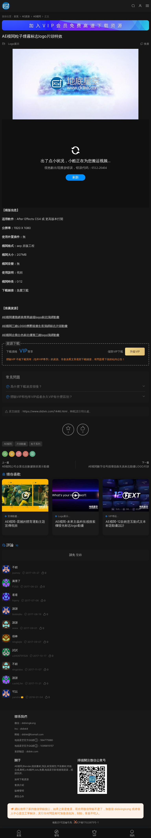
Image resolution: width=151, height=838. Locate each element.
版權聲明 (19, 790)
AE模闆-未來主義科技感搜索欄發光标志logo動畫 (75, 523)
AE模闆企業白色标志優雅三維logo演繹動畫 (30, 335)
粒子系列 (35, 443)
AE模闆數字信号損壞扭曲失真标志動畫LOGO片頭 (118, 466)
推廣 (146, 43)
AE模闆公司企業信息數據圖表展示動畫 (25, 466)
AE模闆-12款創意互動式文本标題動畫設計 (126, 523)
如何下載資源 (22, 779)
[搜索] (133, 5)
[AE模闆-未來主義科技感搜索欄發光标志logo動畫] (75, 495)
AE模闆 (8, 443)
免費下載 (23, 290)
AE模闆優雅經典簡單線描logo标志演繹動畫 (30, 317)
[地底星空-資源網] (6, 6)
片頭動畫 (21, 443)
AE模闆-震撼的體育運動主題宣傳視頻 (25, 523)
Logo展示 (13, 43)
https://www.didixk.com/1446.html (45, 411)
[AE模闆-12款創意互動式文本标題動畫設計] (126, 495)
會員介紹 (19, 784)
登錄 (79, 555)
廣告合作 (19, 796)
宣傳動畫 (12, 516)
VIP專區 (112, 516)
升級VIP (135, 351)
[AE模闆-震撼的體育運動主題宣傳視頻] (25, 495)
